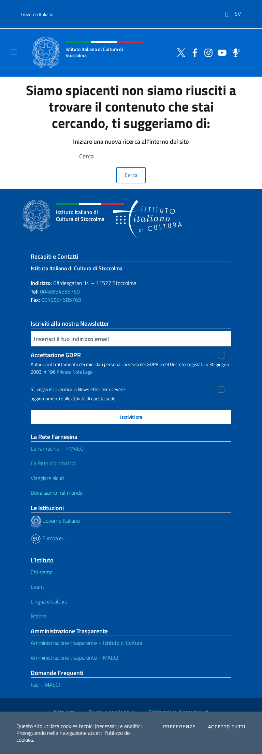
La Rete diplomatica (53, 463)
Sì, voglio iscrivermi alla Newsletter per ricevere (78, 389)
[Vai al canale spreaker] (234, 52)
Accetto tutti (227, 726)
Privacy (64, 371)
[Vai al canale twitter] (179, 52)
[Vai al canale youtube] (220, 52)
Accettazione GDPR (56, 355)
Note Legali (83, 371)
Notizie (38, 616)
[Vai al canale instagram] (207, 52)
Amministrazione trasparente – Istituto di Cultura (86, 643)
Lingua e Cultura (49, 601)
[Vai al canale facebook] (193, 52)
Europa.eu (52, 538)
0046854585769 (61, 300)
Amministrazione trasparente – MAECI (74, 657)
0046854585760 (60, 291)
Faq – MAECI (45, 684)
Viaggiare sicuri (47, 478)
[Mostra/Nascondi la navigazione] (14, 52)
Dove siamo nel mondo (57, 493)
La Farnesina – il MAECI (58, 448)
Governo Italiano (37, 14)
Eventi (38, 587)
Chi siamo (42, 572)
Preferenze (179, 726)
